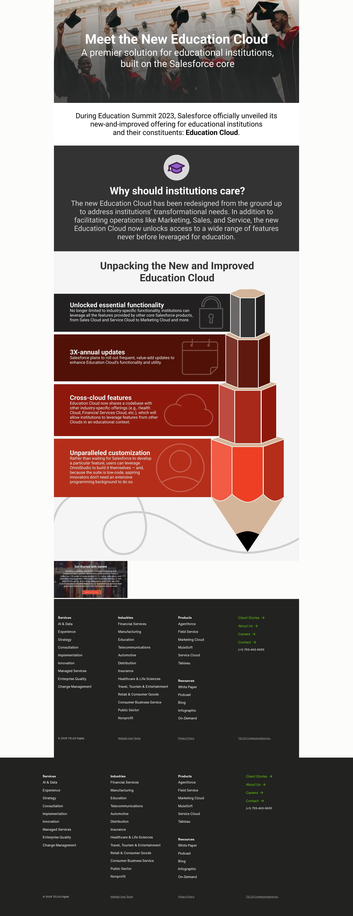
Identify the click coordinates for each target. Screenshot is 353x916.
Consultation (68, 647)
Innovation (66, 663)
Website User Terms (129, 738)
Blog (182, 702)
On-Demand (187, 718)
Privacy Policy (186, 738)
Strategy (64, 639)
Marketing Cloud (191, 639)
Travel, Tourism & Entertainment (143, 686)
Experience (67, 631)
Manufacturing (129, 631)
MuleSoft (185, 647)
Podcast (184, 694)
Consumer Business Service (139, 702)
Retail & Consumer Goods (138, 694)
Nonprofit (125, 718)
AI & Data (65, 624)
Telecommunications (134, 647)
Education (126, 639)
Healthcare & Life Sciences (139, 679)
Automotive (127, 655)
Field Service (188, 631)
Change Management (75, 686)
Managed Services (72, 671)
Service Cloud (189, 655)
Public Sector (128, 710)
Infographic (187, 710)
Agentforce (187, 624)
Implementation (70, 655)
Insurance (125, 671)
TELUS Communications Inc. (254, 738)
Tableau (184, 663)
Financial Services (132, 624)
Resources (186, 680)
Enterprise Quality (72, 679)
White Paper (187, 687)
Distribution (127, 663)
